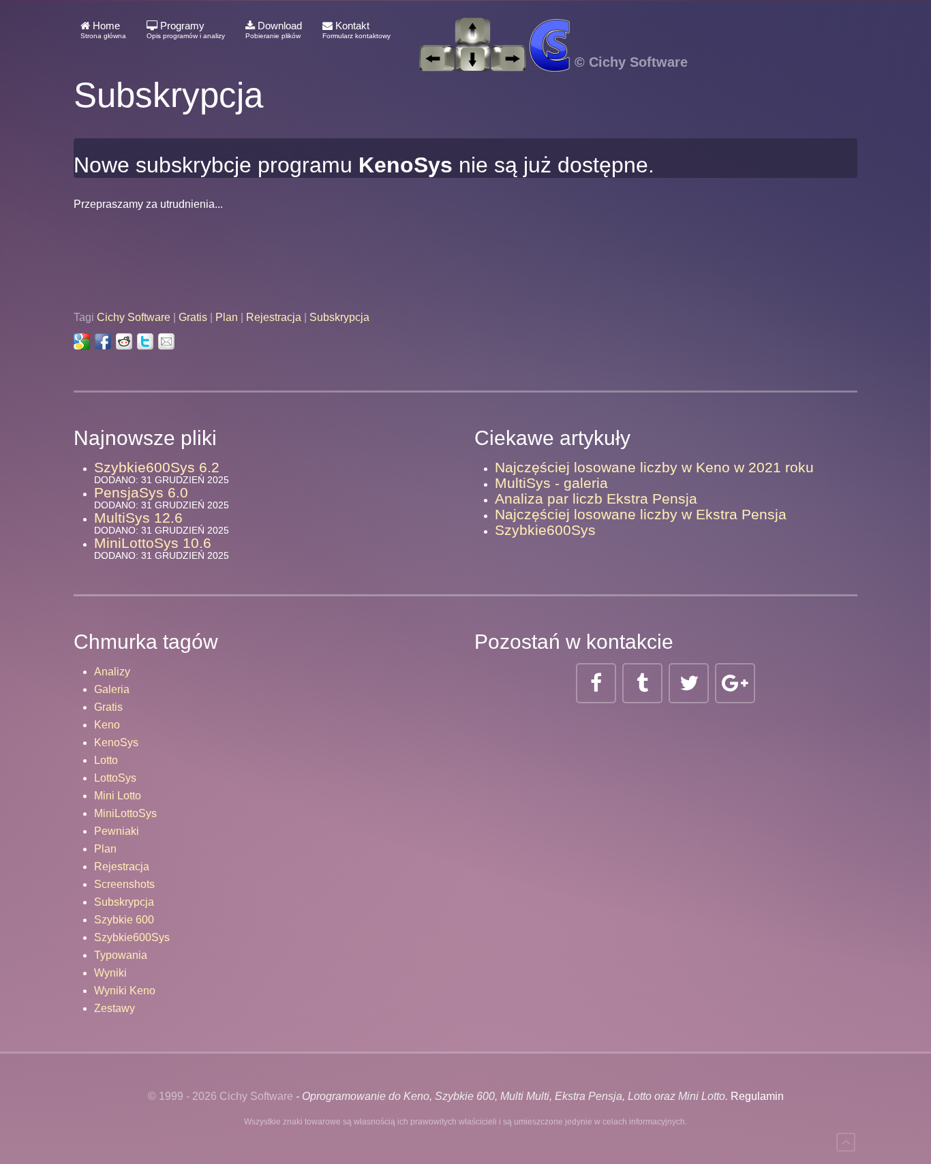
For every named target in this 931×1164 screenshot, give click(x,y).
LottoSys (115, 778)
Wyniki (110, 973)
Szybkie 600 (124, 919)
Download (273, 30)
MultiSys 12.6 (138, 517)
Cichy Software (133, 317)
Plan (226, 317)
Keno (107, 725)
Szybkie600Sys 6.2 (156, 467)
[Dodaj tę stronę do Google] (82, 341)
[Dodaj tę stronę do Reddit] (124, 341)
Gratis (193, 317)
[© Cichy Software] (546, 30)
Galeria (111, 689)
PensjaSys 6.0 (141, 492)
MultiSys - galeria (551, 483)
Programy (186, 30)
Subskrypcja (339, 317)
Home (103, 30)
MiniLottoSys (125, 813)
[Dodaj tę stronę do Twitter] (145, 341)
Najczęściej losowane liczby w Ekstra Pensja (641, 514)
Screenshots (124, 884)
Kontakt (356, 30)
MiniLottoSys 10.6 (152, 543)
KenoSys (116, 742)
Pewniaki (116, 831)
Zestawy (114, 1008)
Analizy (112, 671)
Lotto (106, 760)
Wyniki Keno (124, 990)
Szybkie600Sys (545, 530)
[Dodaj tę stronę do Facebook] (103, 341)
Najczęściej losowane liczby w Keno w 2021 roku (654, 467)
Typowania (120, 955)
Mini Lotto (117, 795)
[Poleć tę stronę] (166, 341)
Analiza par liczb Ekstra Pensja (596, 498)
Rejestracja (273, 317)
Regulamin (757, 1096)
